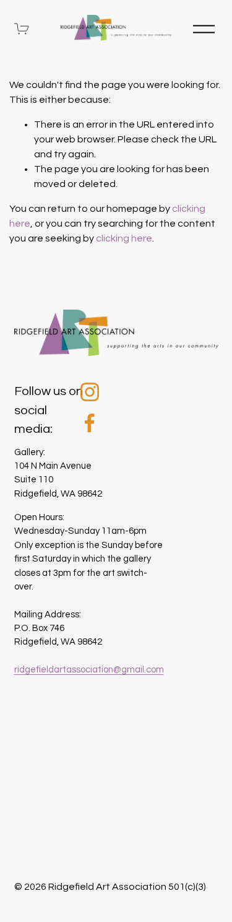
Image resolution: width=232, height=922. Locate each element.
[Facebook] (90, 423)
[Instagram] (90, 392)
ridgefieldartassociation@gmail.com (89, 669)
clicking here (124, 238)
